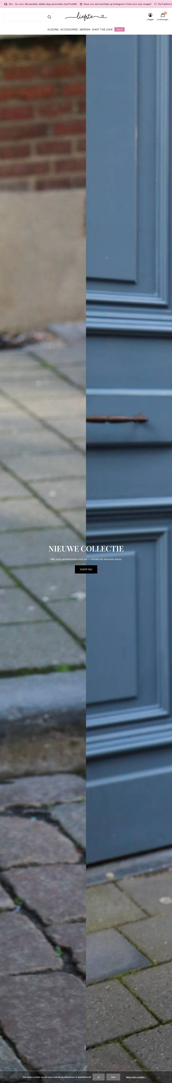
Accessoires (69, 29)
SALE (119, 29)
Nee (113, 1077)
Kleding (53, 29)
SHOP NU (86, 569)
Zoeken (49, 17)
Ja (99, 1077)
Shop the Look (102, 29)
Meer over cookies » (136, 1077)
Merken (85, 29)
